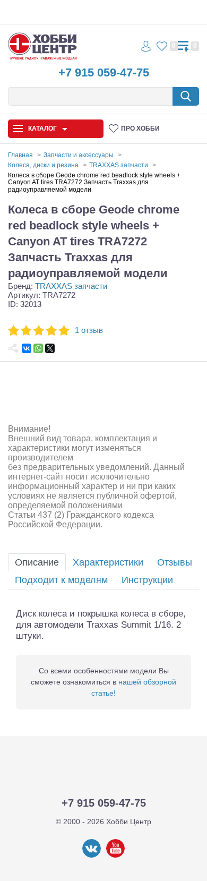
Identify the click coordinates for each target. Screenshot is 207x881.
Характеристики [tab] (108, 562)
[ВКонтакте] (26, 348)
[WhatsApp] (38, 348)
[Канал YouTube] (115, 855)
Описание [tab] (37, 562)
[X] (50, 348)
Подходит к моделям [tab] (61, 580)
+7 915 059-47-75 (103, 72)
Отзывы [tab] (174, 562)
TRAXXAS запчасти (71, 285)
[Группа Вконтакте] (91, 855)
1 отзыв (89, 330)
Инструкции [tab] (147, 580)
